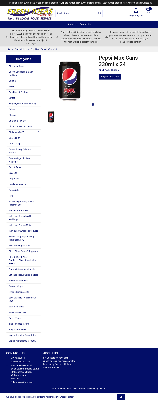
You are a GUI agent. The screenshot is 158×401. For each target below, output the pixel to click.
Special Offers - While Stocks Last (22, 299)
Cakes (12, 109)
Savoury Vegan (16, 286)
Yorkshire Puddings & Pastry (22, 341)
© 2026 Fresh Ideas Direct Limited (68, 388)
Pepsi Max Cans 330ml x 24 (44, 49)
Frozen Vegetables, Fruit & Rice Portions (21, 203)
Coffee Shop (15, 143)
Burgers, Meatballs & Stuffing (23, 103)
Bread (12, 86)
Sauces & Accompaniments (22, 269)
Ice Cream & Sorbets (18, 210)
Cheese (12, 115)
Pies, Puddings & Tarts (19, 245)
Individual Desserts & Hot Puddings (21, 218)
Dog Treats (14, 178)
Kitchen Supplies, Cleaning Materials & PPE (21, 238)
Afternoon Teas (16, 66)
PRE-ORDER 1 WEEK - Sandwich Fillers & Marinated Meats (22, 260)
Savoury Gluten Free (18, 280)
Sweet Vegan (15, 318)
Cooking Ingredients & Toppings (19, 160)
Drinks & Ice (20, 49)
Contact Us (85, 24)
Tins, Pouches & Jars (19, 324)
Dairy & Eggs (15, 167)
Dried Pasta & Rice (17, 184)
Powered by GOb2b (96, 388)
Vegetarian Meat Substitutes (22, 335)
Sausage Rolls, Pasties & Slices (23, 275)
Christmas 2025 (16, 132)
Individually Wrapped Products (23, 231)
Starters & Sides (16, 306)
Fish (11, 196)
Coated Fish (14, 138)
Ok (121, 397)
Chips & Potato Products (20, 126)
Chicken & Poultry (17, 121)
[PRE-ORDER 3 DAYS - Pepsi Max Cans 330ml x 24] (69, 81)
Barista (12, 81)
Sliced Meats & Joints (19, 292)
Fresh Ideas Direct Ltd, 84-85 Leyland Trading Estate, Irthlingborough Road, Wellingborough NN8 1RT (25, 372)
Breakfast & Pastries (18, 92)
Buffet (12, 98)
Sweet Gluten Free (17, 312)
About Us (72, 24)
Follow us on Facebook (22, 382)
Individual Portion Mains (20, 225)
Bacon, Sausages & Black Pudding (21, 73)
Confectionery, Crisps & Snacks (20, 151)
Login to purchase (109, 76)
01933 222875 (18, 358)
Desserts (13, 173)
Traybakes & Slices (17, 329)
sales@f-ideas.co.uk (20, 361)
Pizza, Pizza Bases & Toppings (23, 251)
